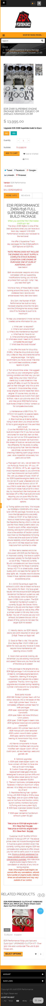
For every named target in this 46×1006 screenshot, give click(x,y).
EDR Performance (18, 183)
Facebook (20, 170)
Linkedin (10, 175)
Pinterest (22, 175)
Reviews (25, 195)
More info (11, 195)
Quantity (7, 140)
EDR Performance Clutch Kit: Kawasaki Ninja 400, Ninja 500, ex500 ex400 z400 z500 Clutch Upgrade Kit (23, 904)
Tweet (9, 170)
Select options (13, 954)
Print (26, 159)
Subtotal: (7, 147)
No (6, 133)
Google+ (32, 170)
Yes (13, 133)
